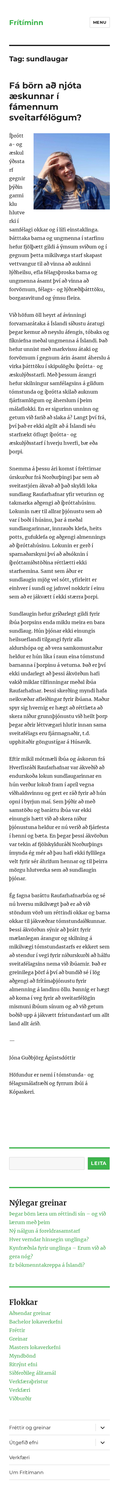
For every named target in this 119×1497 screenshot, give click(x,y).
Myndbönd (22, 1356)
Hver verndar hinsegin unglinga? (49, 1239)
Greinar (18, 1339)
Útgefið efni (23, 1442)
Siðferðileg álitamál (32, 1373)
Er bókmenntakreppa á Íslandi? (47, 1265)
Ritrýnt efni (23, 1364)
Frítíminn (26, 22)
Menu (99, 22)
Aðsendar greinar (30, 1313)
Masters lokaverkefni (34, 1347)
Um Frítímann (26, 1472)
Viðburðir (20, 1398)
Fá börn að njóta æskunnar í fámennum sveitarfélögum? (45, 101)
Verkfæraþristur (28, 1381)
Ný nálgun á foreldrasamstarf (44, 1231)
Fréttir (17, 1330)
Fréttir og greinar (30, 1428)
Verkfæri (19, 1390)
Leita (98, 1163)
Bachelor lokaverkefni (35, 1322)
